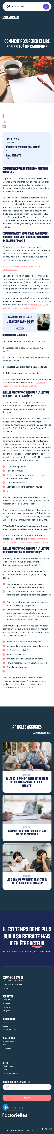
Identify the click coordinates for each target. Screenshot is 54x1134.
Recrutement (7, 1049)
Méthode (6, 1045)
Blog (4, 1022)
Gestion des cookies (10, 1074)
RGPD (5, 1070)
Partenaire (6, 1007)
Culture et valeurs (9, 1041)
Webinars (6, 1026)
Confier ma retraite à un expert (14, 981)
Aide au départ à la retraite (12, 984)
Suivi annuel (7, 988)
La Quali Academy (9, 1030)
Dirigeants (6, 1003)
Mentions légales (9, 1066)
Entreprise (6, 1011)
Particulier (6, 1000)
